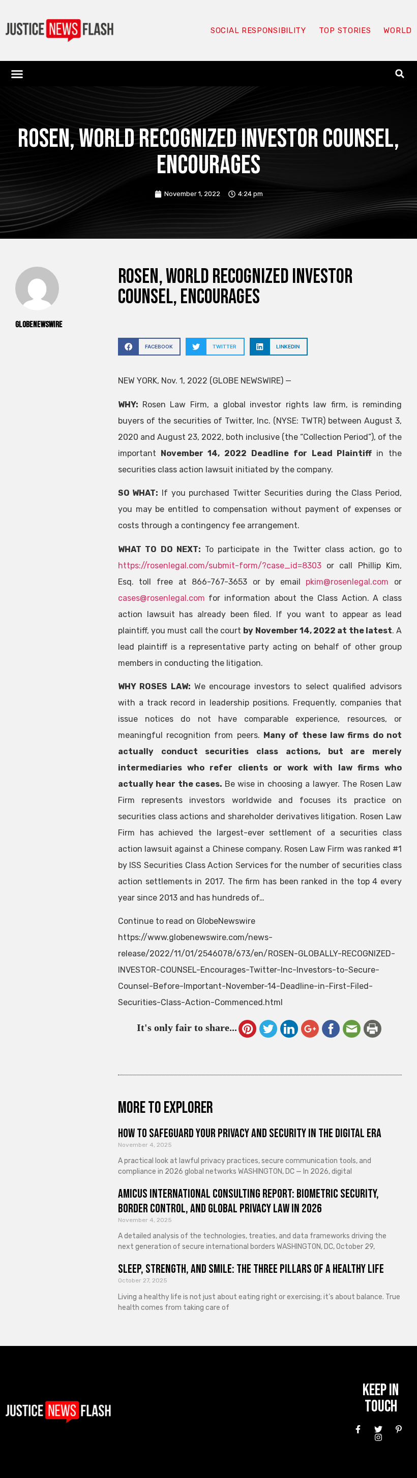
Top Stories (345, 30)
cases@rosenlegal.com (161, 598)
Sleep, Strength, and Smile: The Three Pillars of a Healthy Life (251, 1269)
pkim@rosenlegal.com (347, 582)
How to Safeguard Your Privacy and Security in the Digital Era (249, 1133)
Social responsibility (258, 30)
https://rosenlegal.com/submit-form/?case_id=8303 (219, 565)
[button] (17, 73)
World (397, 30)
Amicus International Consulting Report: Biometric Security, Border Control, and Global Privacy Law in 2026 (248, 1201)
